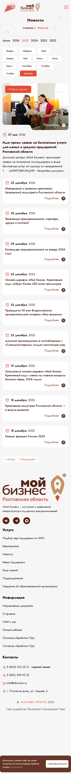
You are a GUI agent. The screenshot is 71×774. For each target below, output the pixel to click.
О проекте (9, 614)
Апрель (10, 58)
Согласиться (57, 764)
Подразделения (13, 578)
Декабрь (28, 73)
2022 (52, 41)
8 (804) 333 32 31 (17, 667)
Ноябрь (10, 73)
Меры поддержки (14, 562)
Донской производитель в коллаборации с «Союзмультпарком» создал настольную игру (35, 343)
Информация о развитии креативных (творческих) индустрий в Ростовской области (35, 190)
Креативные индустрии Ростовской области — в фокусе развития (35, 408)
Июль (55, 58)
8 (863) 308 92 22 (17, 675)
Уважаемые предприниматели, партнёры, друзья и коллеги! (32, 221)
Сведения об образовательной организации (30, 586)
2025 (25, 41)
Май (25, 58)
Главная (28, 28)
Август (9, 66)
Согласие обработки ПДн (19, 646)
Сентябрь (27, 66)
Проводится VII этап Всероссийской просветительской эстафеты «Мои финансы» (33, 312)
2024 (34, 41)
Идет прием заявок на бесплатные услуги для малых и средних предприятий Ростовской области (35, 147)
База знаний (10, 570)
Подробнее (51, 125)
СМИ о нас (9, 622)
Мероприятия (11, 546)
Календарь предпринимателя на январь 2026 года (35, 251)
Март (43, 51)
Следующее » (28, 459)
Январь (10, 51)
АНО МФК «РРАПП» (34, 702)
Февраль (27, 51)
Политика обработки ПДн (18, 638)
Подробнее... (17, 767)
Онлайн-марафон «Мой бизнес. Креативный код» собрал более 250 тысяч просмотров (33, 282)
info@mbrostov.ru (16, 683)
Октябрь (45, 66)
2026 (16, 41)
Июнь (40, 58)
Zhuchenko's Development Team (46, 709)
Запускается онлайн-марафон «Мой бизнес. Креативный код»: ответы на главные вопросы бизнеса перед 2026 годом (35, 375)
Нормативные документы (18, 606)
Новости (8, 554)
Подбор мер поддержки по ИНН (23, 538)
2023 (43, 41)
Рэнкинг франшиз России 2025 (25, 436)
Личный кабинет (12, 630)
